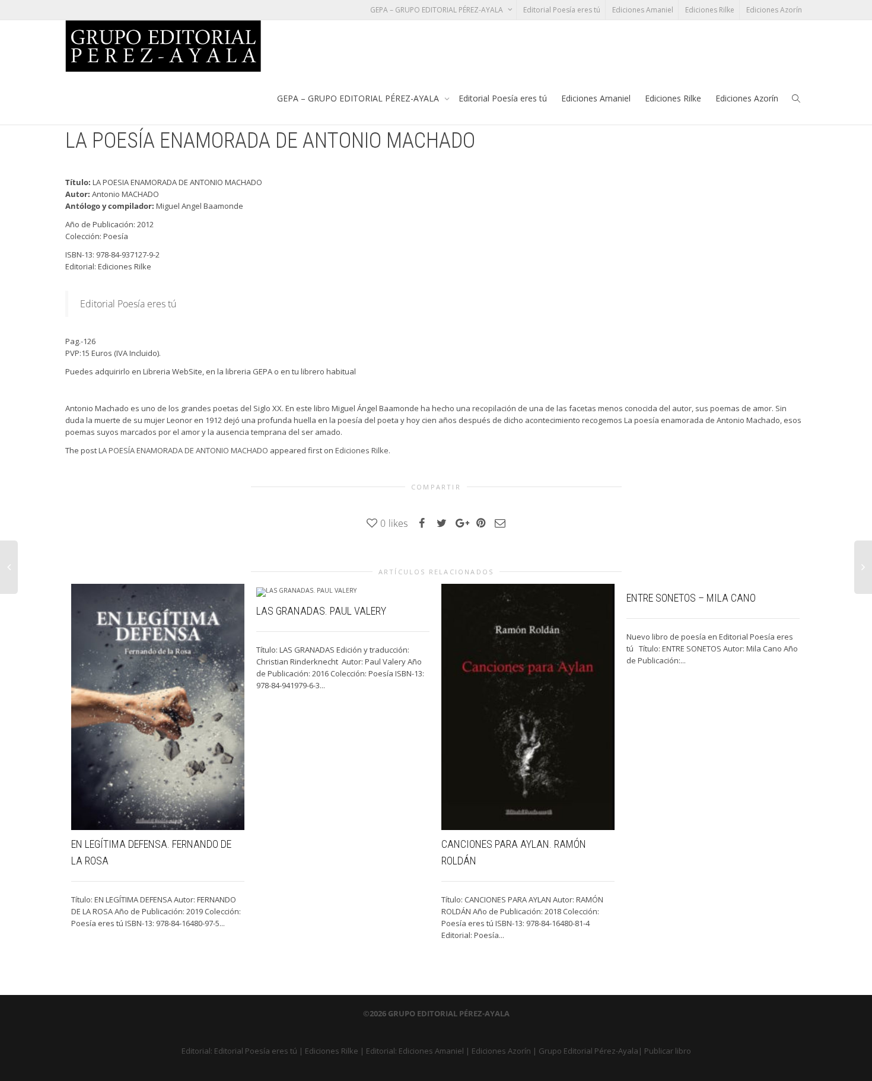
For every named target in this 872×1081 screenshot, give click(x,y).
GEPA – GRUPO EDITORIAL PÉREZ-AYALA (437, 10)
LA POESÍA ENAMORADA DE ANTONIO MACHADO (183, 450)
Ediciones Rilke (709, 10)
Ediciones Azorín (774, 10)
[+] (157, 707)
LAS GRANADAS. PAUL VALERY (321, 611)
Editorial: (198, 1050)
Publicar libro (667, 1050)
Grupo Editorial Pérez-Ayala (588, 1050)
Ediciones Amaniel (642, 10)
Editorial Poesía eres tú (561, 10)
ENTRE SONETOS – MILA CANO (691, 598)
